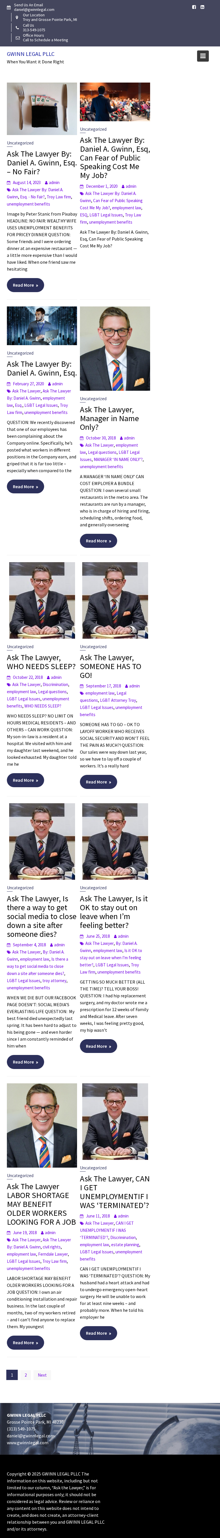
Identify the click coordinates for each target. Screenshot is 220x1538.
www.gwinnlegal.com (27, 1442)
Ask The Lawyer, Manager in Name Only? (109, 418)
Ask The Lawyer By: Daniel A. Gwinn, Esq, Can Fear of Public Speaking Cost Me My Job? (115, 157)
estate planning (125, 1244)
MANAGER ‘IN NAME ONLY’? (118, 459)
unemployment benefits (28, 204)
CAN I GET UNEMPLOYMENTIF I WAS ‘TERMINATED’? (107, 1230)
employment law (126, 207)
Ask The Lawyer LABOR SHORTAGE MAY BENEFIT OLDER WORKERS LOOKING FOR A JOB (41, 1204)
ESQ (83, 215)
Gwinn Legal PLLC (30, 53)
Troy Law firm (59, 197)
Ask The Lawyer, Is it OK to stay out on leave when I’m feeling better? (114, 911)
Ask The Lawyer (26, 391)
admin (54, 182)
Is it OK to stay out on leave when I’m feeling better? (111, 958)
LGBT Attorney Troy (118, 700)
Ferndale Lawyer (53, 1254)
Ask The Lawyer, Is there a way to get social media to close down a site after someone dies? (41, 916)
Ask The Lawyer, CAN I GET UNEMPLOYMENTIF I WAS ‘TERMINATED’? (115, 1191)
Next (42, 1375)
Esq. (18, 405)
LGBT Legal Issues (106, 215)
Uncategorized (20, 143)
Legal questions (102, 452)
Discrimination (55, 684)
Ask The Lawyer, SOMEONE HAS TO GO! (110, 666)
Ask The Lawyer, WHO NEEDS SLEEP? (41, 661)
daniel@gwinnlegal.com (30, 1436)
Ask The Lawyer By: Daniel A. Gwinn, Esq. (42, 368)
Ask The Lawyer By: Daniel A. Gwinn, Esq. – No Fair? (42, 162)
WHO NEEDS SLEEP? (42, 706)
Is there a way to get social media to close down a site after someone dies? (37, 966)
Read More (23, 285)
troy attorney (54, 980)
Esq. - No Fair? (32, 197)
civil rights (52, 1247)
